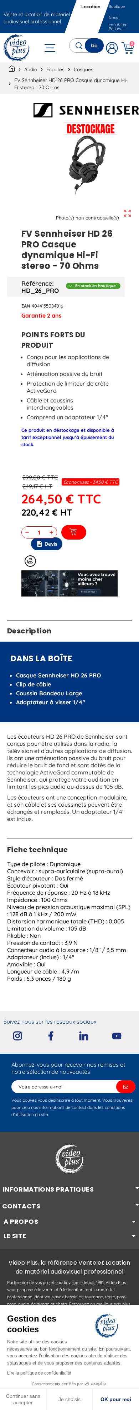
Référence (36, 283)
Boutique (117, 6)
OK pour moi (116, 1399)
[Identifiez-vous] (112, 47)
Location (91, 6)
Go (94, 45)
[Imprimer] (30, 561)
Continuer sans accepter (23, 1399)
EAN (25, 306)
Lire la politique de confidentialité (39, 1373)
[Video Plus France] (17, 47)
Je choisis (69, 1399)
